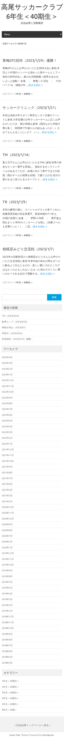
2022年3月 (7, 432)
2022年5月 (7, 420)
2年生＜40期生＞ (10, 687)
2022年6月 (7, 415)
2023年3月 (7, 363)
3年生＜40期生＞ (10, 692)
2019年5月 (7, 587)
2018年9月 (7, 634)
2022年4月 (7, 426)
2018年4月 (7, 662)
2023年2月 (7, 369)
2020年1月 (7, 547)
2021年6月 (7, 484)
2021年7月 (7, 478)
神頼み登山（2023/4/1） (14, 327)
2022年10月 (8, 392)
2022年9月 (7, 397)
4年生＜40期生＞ (10, 698)
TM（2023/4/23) (10, 316)
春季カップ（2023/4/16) (14, 321)
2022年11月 (8, 386)
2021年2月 (7, 501)
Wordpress (48, 735)
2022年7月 (7, 409)
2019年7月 (7, 582)
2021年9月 (7, 466)
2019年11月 (8, 559)
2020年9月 (7, 524)
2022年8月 (7, 403)
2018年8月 (7, 639)
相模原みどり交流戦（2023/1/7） (29, 249)
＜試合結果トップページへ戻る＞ (32, 725)
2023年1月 (7, 374)
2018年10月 (8, 628)
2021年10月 (8, 461)
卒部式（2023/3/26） (13, 333)
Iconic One (14, 735)
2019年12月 (8, 553)
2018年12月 (8, 616)
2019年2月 (7, 605)
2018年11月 (8, 622)
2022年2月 (7, 438)
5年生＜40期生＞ (24, 94)
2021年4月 (7, 490)
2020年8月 (7, 530)
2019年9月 (7, 570)
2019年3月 (7, 599)
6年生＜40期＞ (9, 709)
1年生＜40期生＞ (10, 681)
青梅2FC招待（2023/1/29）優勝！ (29, 60)
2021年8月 (7, 472)
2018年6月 (7, 651)
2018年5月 (7, 657)
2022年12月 (8, 380)
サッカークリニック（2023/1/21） (30, 108)
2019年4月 (7, 593)
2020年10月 (8, 518)
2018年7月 (7, 645)
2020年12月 (8, 507)
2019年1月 (7, 611)
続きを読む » (35, 85)
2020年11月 (8, 513)
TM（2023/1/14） (16, 155)
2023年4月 (7, 357)
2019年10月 (8, 564)
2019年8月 (7, 576)
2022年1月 (7, 443)
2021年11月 (8, 455)
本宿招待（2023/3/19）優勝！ (17, 339)
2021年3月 (7, 495)
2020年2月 (7, 541)
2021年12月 (8, 449)
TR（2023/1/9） (15, 202)
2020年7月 (7, 536)
